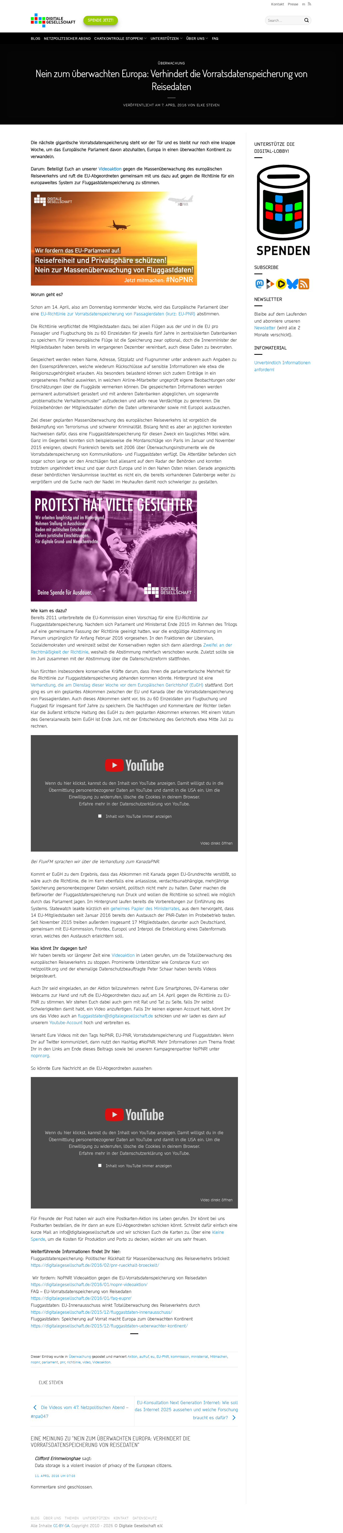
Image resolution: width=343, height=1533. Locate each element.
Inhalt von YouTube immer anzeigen (139, 816)
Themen (72, 1518)
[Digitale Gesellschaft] (53, 20)
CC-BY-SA (61, 1525)
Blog (35, 38)
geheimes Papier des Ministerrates (145, 908)
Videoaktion (110, 168)
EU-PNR (162, 1356)
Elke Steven (208, 105)
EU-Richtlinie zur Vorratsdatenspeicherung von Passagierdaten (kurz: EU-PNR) (118, 313)
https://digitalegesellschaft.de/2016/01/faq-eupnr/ (81, 1298)
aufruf (144, 1356)
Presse (293, 4)
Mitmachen (218, 1356)
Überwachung (171, 63)
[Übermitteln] (306, 20)
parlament (50, 1362)
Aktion (132, 1356)
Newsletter (264, 327)
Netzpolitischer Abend (67, 38)
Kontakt (277, 4)
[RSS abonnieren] (309, 4)
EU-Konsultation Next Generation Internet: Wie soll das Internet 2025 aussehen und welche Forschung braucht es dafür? (186, 1410)
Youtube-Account (66, 1022)
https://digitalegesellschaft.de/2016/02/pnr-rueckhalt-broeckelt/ (95, 1265)
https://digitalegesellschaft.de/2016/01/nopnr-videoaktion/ (89, 1284)
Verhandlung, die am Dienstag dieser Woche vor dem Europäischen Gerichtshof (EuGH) (117, 685)
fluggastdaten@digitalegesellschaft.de (115, 1016)
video (87, 1362)
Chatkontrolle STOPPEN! (118, 38)
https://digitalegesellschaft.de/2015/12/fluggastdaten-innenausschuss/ (101, 1312)
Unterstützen (165, 38)
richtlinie (74, 1362)
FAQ (215, 38)
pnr (62, 1362)
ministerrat (199, 1356)
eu (153, 1356)
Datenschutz (145, 1518)
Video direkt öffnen (216, 843)
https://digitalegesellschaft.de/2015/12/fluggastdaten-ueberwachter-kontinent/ (109, 1325)
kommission (180, 1356)
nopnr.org (40, 1055)
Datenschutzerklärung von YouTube (154, 803)
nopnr (35, 1362)
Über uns (195, 38)
